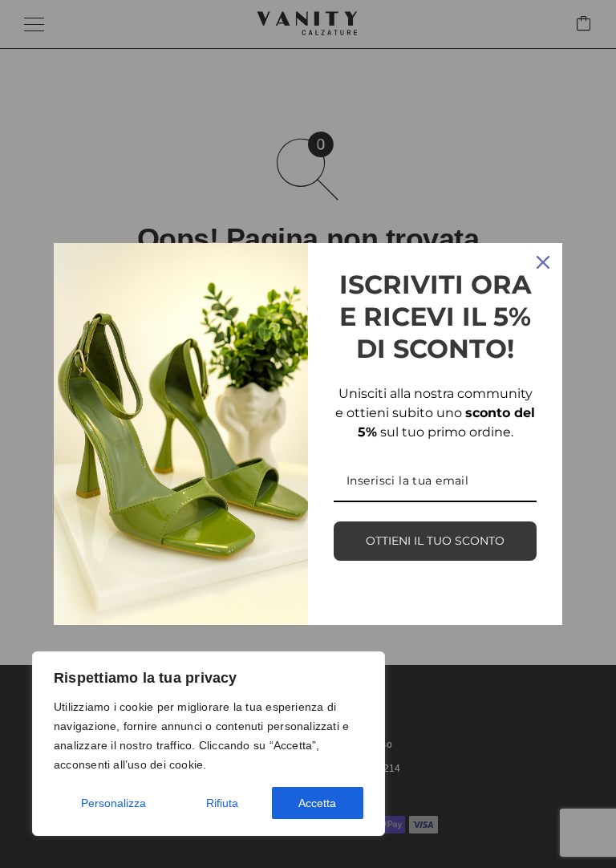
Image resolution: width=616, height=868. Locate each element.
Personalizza (113, 803)
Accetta (317, 803)
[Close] (543, 262)
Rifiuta (222, 803)
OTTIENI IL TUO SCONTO (435, 540)
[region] (208, 743)
